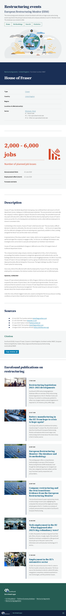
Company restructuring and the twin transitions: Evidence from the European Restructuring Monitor (44, 492)
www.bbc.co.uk (31, 321)
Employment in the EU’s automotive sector (41, 560)
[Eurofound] (10, 590)
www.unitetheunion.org (41, 327)
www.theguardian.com (39, 318)
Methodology (18, 24)
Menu (63, 613)
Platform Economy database (26, 599)
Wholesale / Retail (30, 111)
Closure (27, 92)
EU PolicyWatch (10, 599)
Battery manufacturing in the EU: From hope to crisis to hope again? (43, 419)
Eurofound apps (10, 594)
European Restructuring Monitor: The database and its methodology (43, 454)
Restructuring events (11, 72)
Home (8, 24)
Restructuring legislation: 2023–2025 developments (42, 386)
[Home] (33, 43)
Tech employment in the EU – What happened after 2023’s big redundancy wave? (44, 528)
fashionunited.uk (34, 323)
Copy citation (10, 352)
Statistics (37, 24)
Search (28, 24)
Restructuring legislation (13, 601)
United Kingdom (24, 72)
